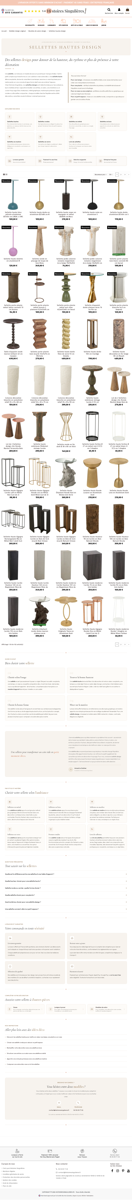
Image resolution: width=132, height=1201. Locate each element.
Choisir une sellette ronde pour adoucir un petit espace (25, 1042)
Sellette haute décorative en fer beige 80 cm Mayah (118, 354)
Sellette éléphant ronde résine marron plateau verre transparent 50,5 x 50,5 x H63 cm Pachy (40, 633)
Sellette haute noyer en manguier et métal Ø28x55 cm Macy (66, 214)
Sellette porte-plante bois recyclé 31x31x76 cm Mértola (40, 354)
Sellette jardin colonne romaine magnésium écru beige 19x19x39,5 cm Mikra (66, 262)
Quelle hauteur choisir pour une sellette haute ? (23, 881)
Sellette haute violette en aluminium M (13, 260)
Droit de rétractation (10, 1183)
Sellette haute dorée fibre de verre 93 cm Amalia (66, 354)
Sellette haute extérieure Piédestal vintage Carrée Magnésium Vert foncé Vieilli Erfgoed (39, 448)
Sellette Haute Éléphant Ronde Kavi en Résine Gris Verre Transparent (66, 493)
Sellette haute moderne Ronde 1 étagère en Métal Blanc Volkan (119, 631)
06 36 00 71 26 (78, 1110)
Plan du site (7, 1186)
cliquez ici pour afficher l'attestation (82, 1196)
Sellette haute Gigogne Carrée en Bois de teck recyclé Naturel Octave (66, 539)
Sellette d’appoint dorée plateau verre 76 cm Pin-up (92, 307)
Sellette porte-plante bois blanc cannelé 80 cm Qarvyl (119, 261)
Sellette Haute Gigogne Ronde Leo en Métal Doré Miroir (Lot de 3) (39, 492)
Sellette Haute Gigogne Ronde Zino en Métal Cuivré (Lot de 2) (92, 631)
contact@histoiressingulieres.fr (59, 1110)
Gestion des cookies (10, 1180)
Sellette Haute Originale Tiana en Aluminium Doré (66, 631)
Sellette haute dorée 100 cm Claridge (92, 353)
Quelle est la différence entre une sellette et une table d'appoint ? (29, 874)
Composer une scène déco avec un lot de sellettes (23, 1064)
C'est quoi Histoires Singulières (14, 1168)
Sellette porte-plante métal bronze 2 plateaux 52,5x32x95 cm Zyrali (39, 308)
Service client (114, 1155)
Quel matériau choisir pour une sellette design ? (23, 902)
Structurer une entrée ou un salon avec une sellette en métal (26, 1053)
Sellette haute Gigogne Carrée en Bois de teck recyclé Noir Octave (39, 539)
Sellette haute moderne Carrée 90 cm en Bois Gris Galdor (119, 585)
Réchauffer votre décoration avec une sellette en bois (24, 1048)
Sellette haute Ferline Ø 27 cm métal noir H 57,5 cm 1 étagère (92, 446)
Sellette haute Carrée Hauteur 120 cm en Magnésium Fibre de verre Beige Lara (40, 586)
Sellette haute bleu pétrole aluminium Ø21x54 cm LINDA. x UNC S (13, 215)
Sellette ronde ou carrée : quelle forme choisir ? (23, 888)
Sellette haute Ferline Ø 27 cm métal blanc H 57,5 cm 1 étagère (119, 446)
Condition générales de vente (13, 1174)
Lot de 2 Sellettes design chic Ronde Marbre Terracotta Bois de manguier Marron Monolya (13, 448)
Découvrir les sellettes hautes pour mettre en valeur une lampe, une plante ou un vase (34, 1037)
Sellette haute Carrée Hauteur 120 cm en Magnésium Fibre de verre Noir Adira (13, 586)
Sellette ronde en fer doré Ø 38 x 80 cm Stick (66, 445)
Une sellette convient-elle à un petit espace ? (22, 909)
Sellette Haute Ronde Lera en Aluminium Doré (119, 491)
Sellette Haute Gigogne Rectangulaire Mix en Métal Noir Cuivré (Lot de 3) (13, 540)
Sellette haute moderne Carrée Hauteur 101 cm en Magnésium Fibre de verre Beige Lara (66, 586)
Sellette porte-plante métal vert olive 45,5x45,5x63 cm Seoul (66, 307)
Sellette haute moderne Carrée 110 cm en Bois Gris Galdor (13, 631)
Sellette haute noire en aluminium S (92, 213)
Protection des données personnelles (16, 1177)
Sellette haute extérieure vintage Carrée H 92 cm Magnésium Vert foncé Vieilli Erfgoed (92, 402)
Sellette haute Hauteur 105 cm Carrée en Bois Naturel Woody (119, 539)
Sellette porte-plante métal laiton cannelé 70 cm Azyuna (13, 307)
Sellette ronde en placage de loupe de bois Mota (39, 261)
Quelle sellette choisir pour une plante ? (20, 895)
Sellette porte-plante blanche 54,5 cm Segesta (119, 307)
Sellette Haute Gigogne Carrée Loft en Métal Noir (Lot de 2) (13, 492)
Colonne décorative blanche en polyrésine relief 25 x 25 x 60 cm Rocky (13, 401)
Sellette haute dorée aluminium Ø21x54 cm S (118, 213)
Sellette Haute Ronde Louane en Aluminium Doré (92, 492)
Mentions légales (9, 1171)
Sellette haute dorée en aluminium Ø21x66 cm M (40, 213)
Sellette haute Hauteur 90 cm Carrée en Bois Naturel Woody (92, 539)
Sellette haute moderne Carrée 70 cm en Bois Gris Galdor (92, 585)
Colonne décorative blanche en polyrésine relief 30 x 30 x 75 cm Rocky (39, 401)
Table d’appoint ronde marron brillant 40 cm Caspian (13, 354)
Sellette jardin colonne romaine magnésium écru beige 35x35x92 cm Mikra (92, 262)
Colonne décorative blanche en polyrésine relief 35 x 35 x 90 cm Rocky (66, 401)
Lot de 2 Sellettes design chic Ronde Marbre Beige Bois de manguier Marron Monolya (119, 402)
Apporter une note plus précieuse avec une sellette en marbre (27, 1059)
